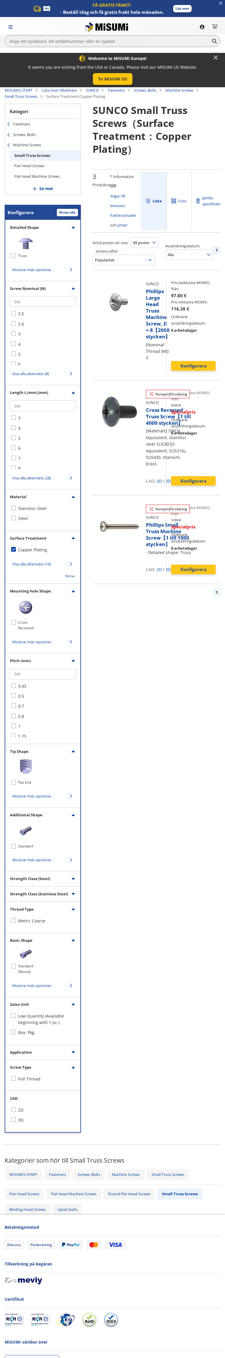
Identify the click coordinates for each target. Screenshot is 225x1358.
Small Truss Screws (21, 96)
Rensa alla (67, 212)
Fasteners (116, 90)
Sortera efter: (107, 251)
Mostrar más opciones (31, 269)
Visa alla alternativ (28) (31, 478)
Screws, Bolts (145, 90)
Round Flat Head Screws (129, 1193)
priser (122, 225)
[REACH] (111, 1319)
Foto (182, 201)
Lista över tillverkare (59, 90)
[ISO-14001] (40, 1319)
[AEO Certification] (66, 1319)
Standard (25, 846)
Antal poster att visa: (110, 242)
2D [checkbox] (20, 1110)
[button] (182, 8)
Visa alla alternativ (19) (31, 564)
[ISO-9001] (14, 1319)
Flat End (24, 782)
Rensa (69, 576)
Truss (22, 255)
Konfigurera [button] (193, 366)
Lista (157, 201)
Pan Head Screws (29, 165)
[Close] (215, 57)
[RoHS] (89, 1319)
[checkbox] (43, 313)
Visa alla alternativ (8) (30, 373)
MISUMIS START (19, 90)
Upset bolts (67, 1209)
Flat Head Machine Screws (37, 176)
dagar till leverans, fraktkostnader (123, 205)
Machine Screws (179, 90)
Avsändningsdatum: (182, 246)
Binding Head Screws (27, 1209)
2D (159, 481)
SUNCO (92, 90)
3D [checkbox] (20, 1120)
